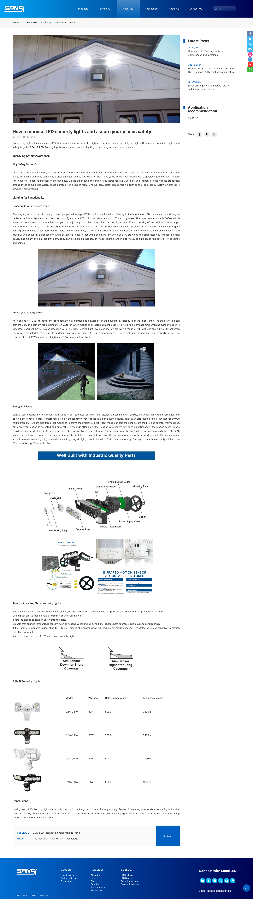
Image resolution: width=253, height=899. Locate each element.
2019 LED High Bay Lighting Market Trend (48, 832)
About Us (95, 875)
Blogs (48, 22)
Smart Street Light (130, 881)
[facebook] (199, 134)
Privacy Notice (98, 887)
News (93, 878)
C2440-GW (72, 782)
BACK (170, 835)
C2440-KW (72, 758)
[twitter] (207, 134)
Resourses (32, 22)
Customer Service (69, 878)
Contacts (66, 870)
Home (16, 22)
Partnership (66, 881)
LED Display (126, 878)
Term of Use (96, 890)
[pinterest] (232, 880)
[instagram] (214, 880)
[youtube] (226, 880)
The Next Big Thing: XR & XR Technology (47, 838)
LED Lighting (127, 875)
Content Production (130, 884)
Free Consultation (69, 875)
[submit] (215, 8)
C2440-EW (72, 735)
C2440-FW (72, 711)
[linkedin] (214, 134)
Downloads (96, 884)
